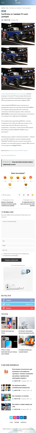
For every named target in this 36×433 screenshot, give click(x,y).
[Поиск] (33, 2)
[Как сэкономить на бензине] (6, 397)
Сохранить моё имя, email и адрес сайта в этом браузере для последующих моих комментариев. (16, 254)
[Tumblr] (25, 417)
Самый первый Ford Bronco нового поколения (13, 94)
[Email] (32, 195)
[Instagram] (18, 417)
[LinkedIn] (21, 417)
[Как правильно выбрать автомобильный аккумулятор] (6, 387)
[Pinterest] (28, 195)
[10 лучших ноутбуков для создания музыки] (27, 342)
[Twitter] (24, 195)
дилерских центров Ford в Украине (18, 150)
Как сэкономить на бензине (20, 396)
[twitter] (18, 304)
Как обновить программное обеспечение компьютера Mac (26, 332)
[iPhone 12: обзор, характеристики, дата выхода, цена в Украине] (9, 342)
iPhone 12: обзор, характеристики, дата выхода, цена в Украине (9, 352)
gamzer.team (7, 20)
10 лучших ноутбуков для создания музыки (25, 351)
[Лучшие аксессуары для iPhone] (9, 323)
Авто (3, 11)
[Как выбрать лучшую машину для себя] (6, 406)
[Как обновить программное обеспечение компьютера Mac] (27, 323)
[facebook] (18, 300)
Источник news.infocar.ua (8, 155)
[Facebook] (19, 195)
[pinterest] (18, 308)
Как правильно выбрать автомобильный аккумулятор (21, 386)
